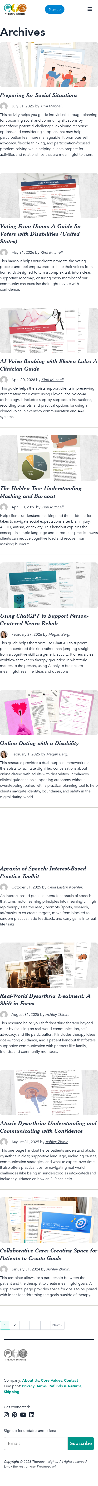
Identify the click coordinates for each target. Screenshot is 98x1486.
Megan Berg (58, 634)
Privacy (28, 1386)
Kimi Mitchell (51, 106)
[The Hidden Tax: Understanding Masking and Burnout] (49, 458)
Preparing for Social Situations (39, 94)
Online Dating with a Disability (39, 742)
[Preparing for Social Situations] (49, 64)
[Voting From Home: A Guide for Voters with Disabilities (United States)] (49, 195)
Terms (41, 1386)
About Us (30, 1380)
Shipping (11, 1391)
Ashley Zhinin (56, 1014)
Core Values (51, 1380)
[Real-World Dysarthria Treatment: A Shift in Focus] (49, 965)
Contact (71, 1380)
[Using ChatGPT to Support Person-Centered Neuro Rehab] (49, 585)
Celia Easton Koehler (64, 887)
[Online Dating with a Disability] (49, 712)
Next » (57, 1325)
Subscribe (81, 1443)
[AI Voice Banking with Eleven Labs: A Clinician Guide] (49, 330)
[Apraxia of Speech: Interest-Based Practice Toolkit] (49, 838)
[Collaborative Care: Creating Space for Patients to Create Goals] (49, 1220)
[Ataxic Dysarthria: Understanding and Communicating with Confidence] (49, 1092)
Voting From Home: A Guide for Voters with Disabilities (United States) (40, 233)
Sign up (55, 9)
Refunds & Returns (65, 1386)
